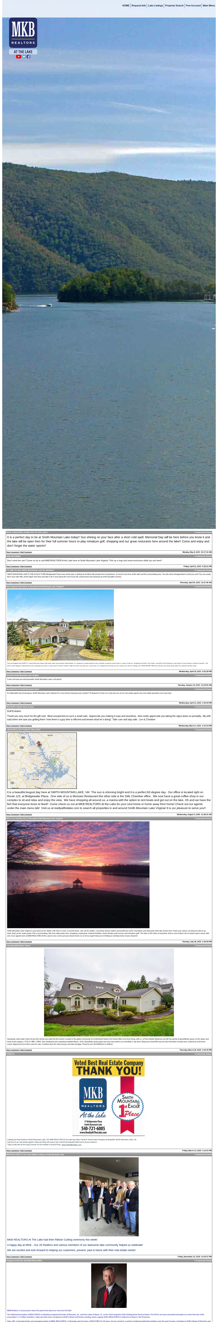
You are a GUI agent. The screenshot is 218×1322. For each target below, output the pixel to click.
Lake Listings (155, 5)
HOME (125, 5)
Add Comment (26, 552)
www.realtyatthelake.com (71, 1145)
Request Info (139, 5)
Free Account (193, 5)
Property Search (174, 5)
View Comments (12, 552)
